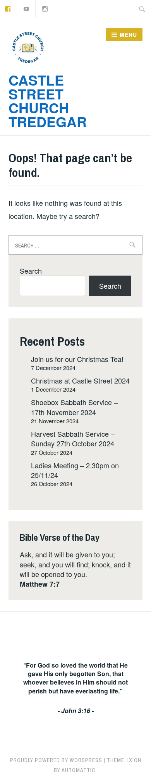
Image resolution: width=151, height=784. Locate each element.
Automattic (79, 770)
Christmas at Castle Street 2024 (80, 380)
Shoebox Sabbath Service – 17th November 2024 (74, 407)
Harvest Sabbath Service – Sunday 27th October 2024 (73, 438)
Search (31, 271)
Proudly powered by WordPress (56, 760)
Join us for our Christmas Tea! (77, 359)
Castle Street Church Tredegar (48, 100)
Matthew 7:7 (40, 584)
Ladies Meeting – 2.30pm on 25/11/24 (75, 470)
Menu (128, 35)
